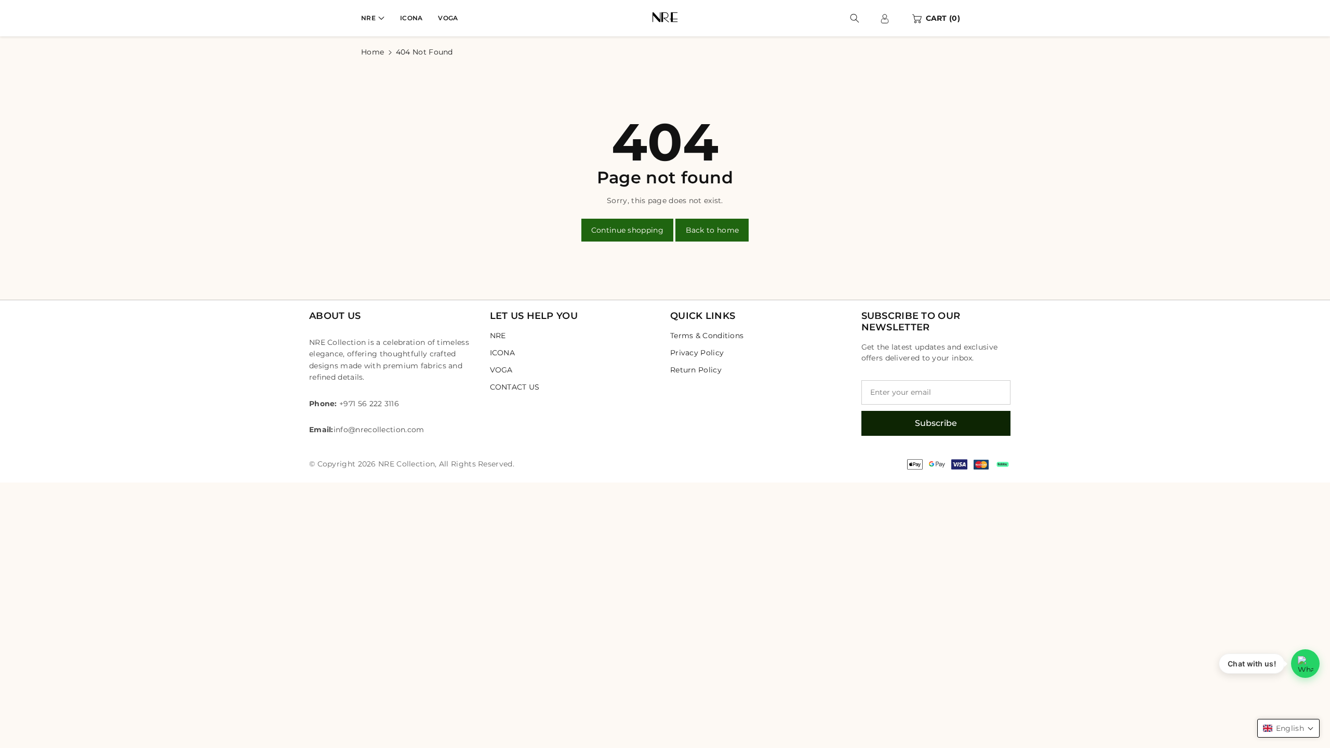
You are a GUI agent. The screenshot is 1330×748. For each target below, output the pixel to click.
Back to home (712, 230)
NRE (368, 18)
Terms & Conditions (706, 335)
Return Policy (696, 370)
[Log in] (884, 18)
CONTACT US (515, 387)
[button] (372, 18)
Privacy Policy (697, 352)
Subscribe (936, 423)
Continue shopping (627, 230)
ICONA (502, 352)
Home (372, 52)
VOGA (501, 370)
